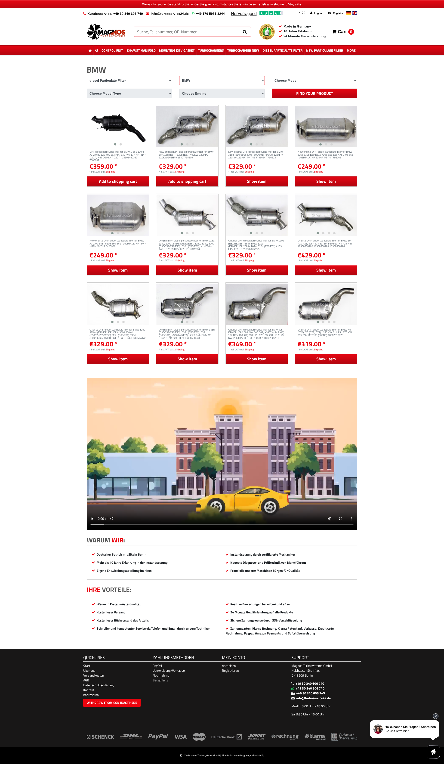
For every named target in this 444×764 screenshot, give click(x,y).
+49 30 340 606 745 (310, 693)
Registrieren (230, 670)
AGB (86, 680)
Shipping (110, 171)
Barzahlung (160, 680)
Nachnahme (161, 675)
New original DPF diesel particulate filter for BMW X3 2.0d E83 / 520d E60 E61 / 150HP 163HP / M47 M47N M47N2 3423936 (117, 243)
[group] (118, 126)
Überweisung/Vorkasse (169, 670)
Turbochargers (211, 50)
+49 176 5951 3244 (210, 13)
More (351, 50)
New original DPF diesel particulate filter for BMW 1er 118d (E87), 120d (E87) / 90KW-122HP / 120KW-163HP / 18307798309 (186, 154)
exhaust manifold (141, 50)
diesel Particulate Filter (283, 50)
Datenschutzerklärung (98, 685)
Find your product (314, 93)
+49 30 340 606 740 (310, 683)
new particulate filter (324, 50)
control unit (112, 50)
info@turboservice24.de (170, 13)
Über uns (89, 670)
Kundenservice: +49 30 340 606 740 (115, 13)
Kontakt (88, 689)
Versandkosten (93, 675)
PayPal (157, 665)
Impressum (91, 694)
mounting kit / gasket (176, 50)
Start (86, 665)
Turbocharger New (243, 50)
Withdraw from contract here (112, 702)
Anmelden (229, 665)
